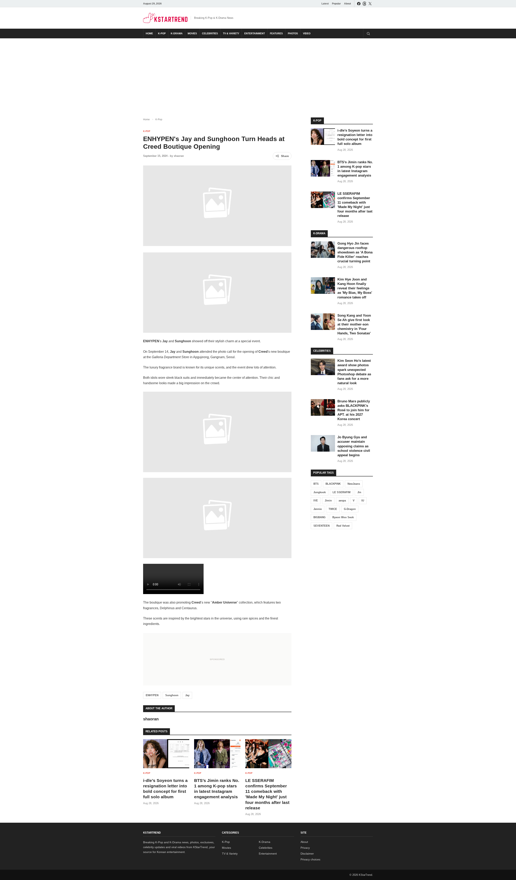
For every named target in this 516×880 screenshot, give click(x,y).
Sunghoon (171, 695)
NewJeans (353, 483)
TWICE (333, 509)
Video (306, 33)
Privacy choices (310, 859)
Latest (325, 3)
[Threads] (364, 3)
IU (362, 500)
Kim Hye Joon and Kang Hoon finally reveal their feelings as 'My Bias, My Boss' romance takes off (354, 288)
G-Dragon (350, 509)
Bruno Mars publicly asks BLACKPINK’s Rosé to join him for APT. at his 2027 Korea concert (353, 410)
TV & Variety (231, 33)
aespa (342, 500)
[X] (370, 3)
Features (276, 33)
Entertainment (254, 33)
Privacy (305, 847)
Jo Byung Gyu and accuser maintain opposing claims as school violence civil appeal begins (353, 446)
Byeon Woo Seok (343, 517)
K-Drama (177, 33)
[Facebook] (359, 3)
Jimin (328, 500)
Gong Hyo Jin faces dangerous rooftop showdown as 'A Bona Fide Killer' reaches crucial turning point (354, 252)
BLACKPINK (333, 483)
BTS (316, 483)
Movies (192, 33)
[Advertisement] (258, 74)
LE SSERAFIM (342, 492)
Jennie (317, 509)
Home (149, 33)
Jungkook (319, 492)
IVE (315, 500)
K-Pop (162, 33)
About (347, 3)
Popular (336, 3)
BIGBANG (319, 517)
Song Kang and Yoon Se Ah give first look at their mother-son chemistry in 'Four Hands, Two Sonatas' (354, 324)
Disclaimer (307, 853)
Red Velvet (343, 525)
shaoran (179, 155)
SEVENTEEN (321, 525)
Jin (359, 492)
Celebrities (210, 33)
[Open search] (368, 33)
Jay (187, 695)
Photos (293, 33)
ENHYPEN (152, 695)
